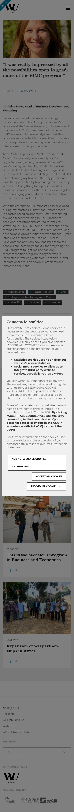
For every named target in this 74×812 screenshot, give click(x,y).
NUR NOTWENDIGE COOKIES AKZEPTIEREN (29, 462)
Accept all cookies (49, 476)
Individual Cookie (43, 486)
